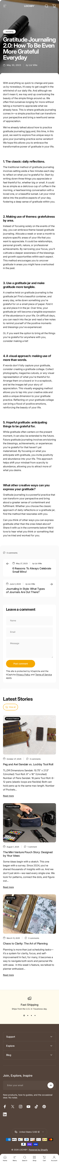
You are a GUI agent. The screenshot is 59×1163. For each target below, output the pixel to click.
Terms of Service (43, 674)
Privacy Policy (23, 674)
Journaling (9, 31)
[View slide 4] (35, 1015)
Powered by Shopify (38, 1149)
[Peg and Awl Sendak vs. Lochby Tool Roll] (29, 735)
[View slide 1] (24, 1015)
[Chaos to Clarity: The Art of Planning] (29, 914)
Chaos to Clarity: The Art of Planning (25, 943)
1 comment (32, 847)
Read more (8, 795)
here (28, 131)
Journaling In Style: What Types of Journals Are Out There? (25, 590)
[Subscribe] (51, 1085)
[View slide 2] (27, 1015)
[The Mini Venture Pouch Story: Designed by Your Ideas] (29, 823)
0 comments (12, 553)
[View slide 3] (31, 1015)
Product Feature (12, 719)
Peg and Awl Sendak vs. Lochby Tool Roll (28, 764)
